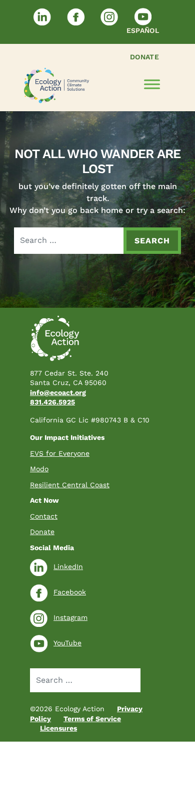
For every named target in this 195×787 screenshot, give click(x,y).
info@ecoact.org (58, 392)
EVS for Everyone (60, 453)
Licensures (58, 728)
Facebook (70, 592)
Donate (144, 57)
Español (142, 30)
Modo (39, 469)
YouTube (68, 643)
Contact (44, 516)
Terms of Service (92, 719)
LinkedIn (68, 567)
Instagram (71, 617)
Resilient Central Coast (70, 485)
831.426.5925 (52, 402)
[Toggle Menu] (152, 84)
